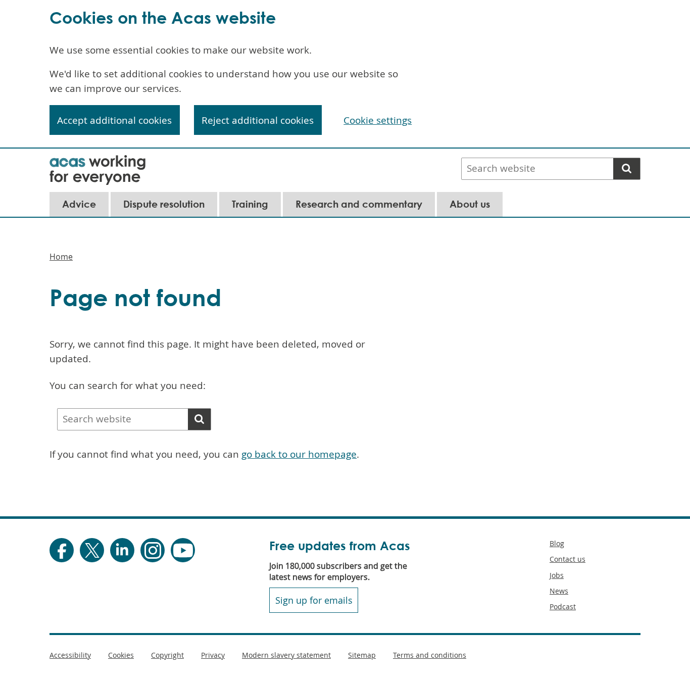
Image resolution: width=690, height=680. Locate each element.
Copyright (167, 655)
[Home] (97, 161)
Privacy (213, 655)
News (559, 591)
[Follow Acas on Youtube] (183, 550)
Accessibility (70, 655)
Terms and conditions (429, 655)
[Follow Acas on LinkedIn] (122, 550)
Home (61, 256)
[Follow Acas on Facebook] (62, 550)
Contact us (567, 559)
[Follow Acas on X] (92, 550)
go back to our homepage (299, 454)
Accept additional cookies (114, 120)
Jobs (557, 575)
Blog (557, 543)
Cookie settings (377, 120)
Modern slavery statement (286, 655)
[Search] (626, 168)
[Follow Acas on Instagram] (152, 550)
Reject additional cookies (258, 120)
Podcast (563, 606)
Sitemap (362, 655)
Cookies (121, 655)
